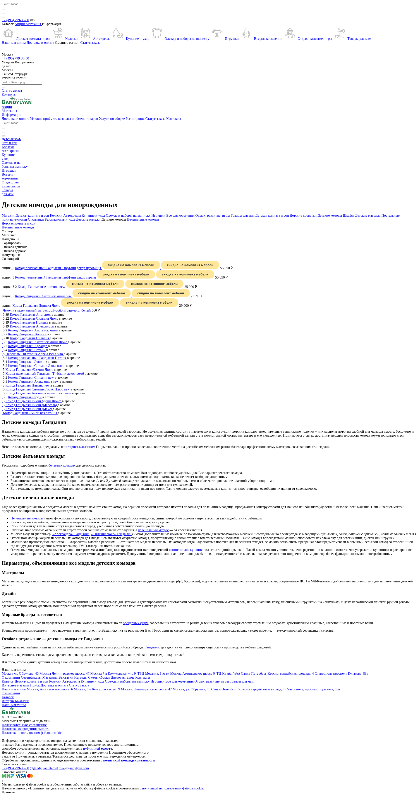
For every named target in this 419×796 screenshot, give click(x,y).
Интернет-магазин (15, 701)
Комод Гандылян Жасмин (27, 334)
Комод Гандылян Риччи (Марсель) (31, 405)
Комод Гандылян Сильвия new (31, 377)
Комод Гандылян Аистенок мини (33, 330)
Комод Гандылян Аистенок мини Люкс (38, 342)
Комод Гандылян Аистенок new (42, 287)
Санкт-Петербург (14, 74)
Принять (8, 792)
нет (8, 66)
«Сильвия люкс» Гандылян (111, 534)
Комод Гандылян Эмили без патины (30, 413)
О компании (11, 693)
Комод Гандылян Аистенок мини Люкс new (38, 393)
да (4, 66)
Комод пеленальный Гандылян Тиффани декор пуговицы (58, 268)
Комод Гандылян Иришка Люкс (36, 305)
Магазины (34, 24)
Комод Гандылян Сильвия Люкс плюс (37, 366)
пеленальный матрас (153, 530)
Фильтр (7, 231)
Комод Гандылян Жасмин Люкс (29, 369)
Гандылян (151, 647)
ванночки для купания (186, 550)
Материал (9, 235)
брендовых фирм (135, 623)
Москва (7, 70)
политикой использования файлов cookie (172, 788)
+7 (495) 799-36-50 (15, 20)
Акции (20, 24)
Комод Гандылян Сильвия (30, 338)
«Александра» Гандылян (70, 534)
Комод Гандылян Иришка (29, 322)
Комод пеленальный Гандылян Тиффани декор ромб (45, 373)
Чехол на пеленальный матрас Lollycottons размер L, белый (47, 310)
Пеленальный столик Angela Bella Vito (34, 354)
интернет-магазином (79, 447)
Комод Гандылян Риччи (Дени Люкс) (33, 401)
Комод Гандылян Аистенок (31, 314)
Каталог (8, 697)
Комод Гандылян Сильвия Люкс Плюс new (38, 389)
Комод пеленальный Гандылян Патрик (37, 358)
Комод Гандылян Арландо (28, 346)
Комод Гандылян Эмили (26, 362)
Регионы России (14, 78)
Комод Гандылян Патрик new (27, 385)
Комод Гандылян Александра (32, 326)
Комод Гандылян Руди (25, 397)
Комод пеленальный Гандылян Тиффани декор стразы (56, 277)
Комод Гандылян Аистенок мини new (43, 296)
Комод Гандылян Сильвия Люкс (34, 318)
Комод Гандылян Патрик (27, 350)
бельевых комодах (62, 465)
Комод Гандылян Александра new (34, 381)
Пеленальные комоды (26, 518)
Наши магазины (14, 705)
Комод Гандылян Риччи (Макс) (29, 409)
